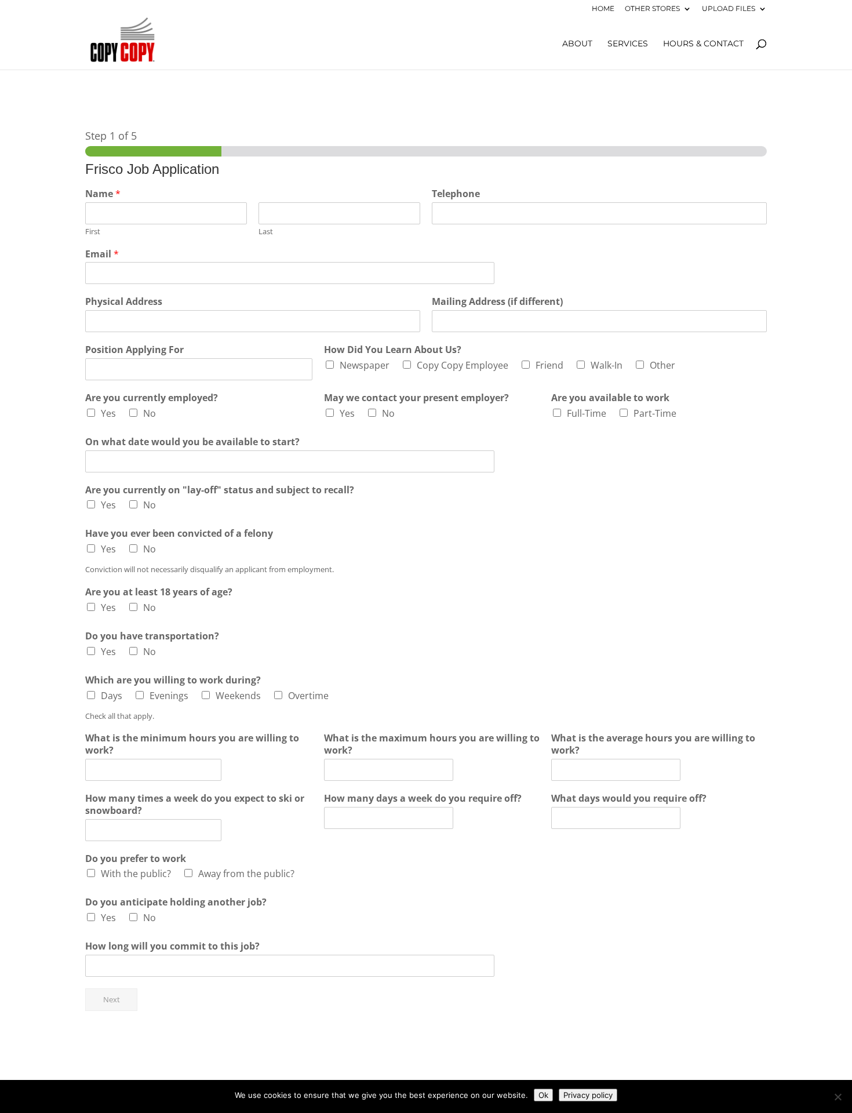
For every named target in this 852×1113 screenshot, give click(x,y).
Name (103, 194)
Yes (108, 413)
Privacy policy (588, 1095)
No (149, 413)
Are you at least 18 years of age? (158, 592)
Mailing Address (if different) (497, 302)
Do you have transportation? (152, 636)
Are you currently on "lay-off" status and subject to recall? (219, 490)
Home (603, 9)
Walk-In (606, 365)
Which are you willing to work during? (173, 680)
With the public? (136, 873)
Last (265, 232)
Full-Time (586, 413)
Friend (549, 365)
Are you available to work (610, 398)
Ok (543, 1095)
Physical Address (123, 302)
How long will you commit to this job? (172, 946)
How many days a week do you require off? (423, 798)
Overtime (308, 695)
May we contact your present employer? (416, 398)
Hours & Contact (703, 44)
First (92, 232)
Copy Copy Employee (462, 365)
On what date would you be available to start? (192, 442)
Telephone (456, 194)
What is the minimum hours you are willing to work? (192, 744)
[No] (837, 1097)
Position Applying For (134, 350)
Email (102, 254)
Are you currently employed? (151, 398)
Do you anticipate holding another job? (176, 902)
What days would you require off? (629, 798)
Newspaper (364, 365)
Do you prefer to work (135, 859)
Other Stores (652, 9)
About (577, 44)
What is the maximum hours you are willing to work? (432, 744)
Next (111, 1000)
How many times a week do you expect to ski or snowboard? (194, 804)
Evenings (169, 695)
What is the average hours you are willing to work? (653, 744)
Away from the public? (246, 873)
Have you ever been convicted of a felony (179, 534)
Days (111, 695)
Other (662, 365)
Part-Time (654, 413)
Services (627, 44)
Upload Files (728, 9)
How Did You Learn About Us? (392, 350)
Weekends (238, 695)
